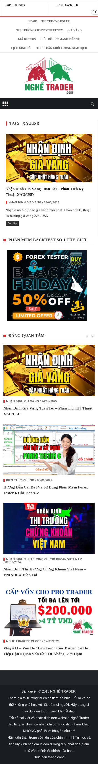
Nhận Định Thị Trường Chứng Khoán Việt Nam (44, 559)
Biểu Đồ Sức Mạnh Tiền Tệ (60, 39)
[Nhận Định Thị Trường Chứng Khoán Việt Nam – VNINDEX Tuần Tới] (49, 528)
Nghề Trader (63, 691)
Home (32, 21)
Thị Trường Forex (55, 21)
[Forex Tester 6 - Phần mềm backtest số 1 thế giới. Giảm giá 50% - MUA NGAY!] (49, 287)
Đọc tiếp (12, 223)
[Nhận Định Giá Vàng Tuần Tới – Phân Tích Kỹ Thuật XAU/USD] (49, 158)
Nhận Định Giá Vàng (24, 202)
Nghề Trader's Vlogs (23, 641)
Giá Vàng (74, 30)
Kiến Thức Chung (20, 480)
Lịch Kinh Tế (21, 48)
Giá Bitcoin (27, 39)
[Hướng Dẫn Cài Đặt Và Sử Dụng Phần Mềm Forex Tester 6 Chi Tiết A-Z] (49, 449)
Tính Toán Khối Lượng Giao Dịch (61, 48)
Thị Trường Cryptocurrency (39, 30)
